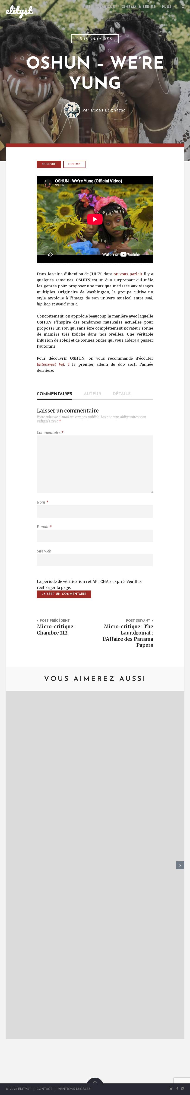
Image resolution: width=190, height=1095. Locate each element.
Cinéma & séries (138, 7)
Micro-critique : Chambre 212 (56, 630)
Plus (167, 7)
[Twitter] (171, 1088)
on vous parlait (128, 274)
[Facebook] (177, 1088)
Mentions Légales (74, 1089)
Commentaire (50, 432)
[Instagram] (182, 1088)
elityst (19, 10)
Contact (44, 1089)
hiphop (74, 164)
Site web (44, 551)
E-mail (44, 526)
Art (87, 7)
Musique (106, 7)
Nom (42, 502)
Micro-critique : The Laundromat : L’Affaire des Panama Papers (127, 636)
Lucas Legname (108, 110)
